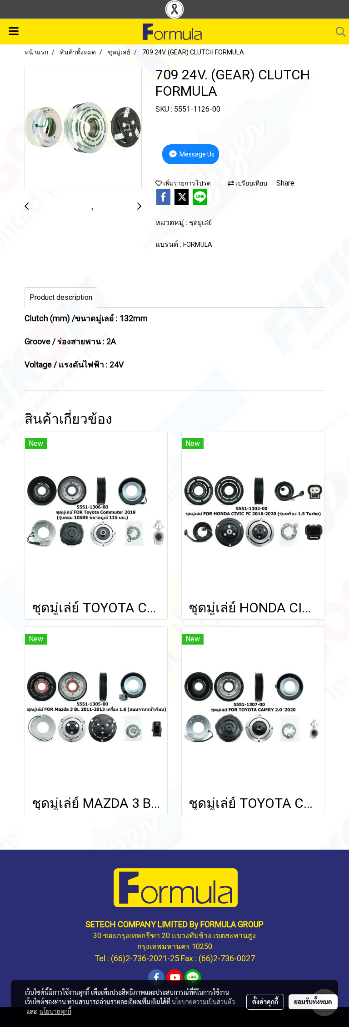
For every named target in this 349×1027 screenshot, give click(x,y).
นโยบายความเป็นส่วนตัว (203, 1002)
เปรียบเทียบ (250, 183)
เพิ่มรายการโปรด (186, 183)
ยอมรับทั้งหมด (313, 1002)
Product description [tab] (61, 297)
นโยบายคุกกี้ (55, 1011)
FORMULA (197, 244)
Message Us (196, 154)
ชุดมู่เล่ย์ (200, 222)
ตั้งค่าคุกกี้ (265, 1002)
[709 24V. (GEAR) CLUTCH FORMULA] (83, 128)
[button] (338, 32)
